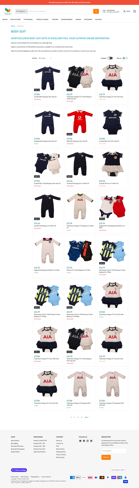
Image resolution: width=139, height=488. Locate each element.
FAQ (57, 446)
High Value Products (40, 452)
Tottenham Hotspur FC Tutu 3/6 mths (111, 359)
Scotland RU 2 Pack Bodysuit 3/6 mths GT (47, 183)
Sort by (34, 58)
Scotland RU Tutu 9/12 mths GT (109, 141)
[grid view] (123, 58)
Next (86, 417)
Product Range (42, 19)
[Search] (96, 11)
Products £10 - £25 (39, 443)
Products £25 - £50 (39, 446)
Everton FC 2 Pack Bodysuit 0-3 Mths (78, 270)
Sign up (106, 457)
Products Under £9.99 (40, 440)
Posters (55, 19)
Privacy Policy (15, 477)
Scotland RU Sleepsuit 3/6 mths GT (45, 97)
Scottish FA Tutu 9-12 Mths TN (108, 183)
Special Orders (15, 452)
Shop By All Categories (18, 449)
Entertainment (67, 19)
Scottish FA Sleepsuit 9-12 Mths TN (78, 183)
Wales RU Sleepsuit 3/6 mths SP (77, 141)
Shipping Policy (61, 452)
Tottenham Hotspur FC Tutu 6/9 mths (46, 403)
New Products (15, 440)
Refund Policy (60, 449)
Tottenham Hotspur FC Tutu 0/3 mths (111, 97)
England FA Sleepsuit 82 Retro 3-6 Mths (46, 270)
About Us (59, 440)
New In (5, 19)
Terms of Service (61, 455)
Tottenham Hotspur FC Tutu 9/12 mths (111, 314)
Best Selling (14, 443)
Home (13, 26)
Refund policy (60, 457)
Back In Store (15, 19)
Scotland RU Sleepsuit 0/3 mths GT (45, 141)
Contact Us (59, 443)
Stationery (88, 19)
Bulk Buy (98, 19)
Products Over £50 (39, 449)
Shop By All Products (17, 446)
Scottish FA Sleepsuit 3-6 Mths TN (45, 226)
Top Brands (28, 19)
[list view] (126, 58)
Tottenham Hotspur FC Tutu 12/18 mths (46, 359)
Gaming (78, 19)
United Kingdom (118, 470)
